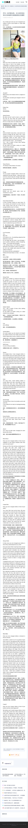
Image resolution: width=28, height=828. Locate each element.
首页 (3, 6)
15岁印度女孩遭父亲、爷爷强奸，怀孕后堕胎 (13, 787)
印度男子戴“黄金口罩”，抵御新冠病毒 (11, 802)
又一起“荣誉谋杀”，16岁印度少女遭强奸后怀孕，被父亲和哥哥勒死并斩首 (15, 790)
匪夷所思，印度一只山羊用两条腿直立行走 (12, 800)
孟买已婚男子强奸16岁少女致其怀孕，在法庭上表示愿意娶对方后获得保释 (15, 808)
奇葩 (6, 6)
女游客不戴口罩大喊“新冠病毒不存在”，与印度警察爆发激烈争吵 (15, 795)
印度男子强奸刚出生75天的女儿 (10, 792)
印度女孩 (9, 27)
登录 (18, 2)
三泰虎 (7, 749)
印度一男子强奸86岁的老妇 (9, 785)
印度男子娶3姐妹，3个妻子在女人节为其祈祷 (13, 797)
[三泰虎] (6, 2)
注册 (23, 2)
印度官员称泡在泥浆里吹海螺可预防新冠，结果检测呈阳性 (15, 805)
